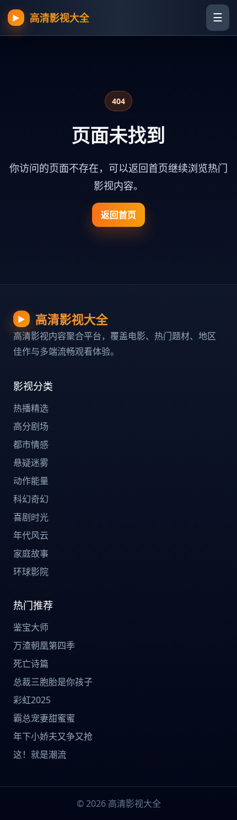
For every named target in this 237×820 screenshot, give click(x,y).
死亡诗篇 (31, 664)
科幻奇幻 (31, 499)
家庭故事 (31, 553)
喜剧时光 (31, 517)
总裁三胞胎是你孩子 (53, 682)
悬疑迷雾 (31, 463)
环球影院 (31, 572)
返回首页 (118, 215)
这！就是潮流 (39, 754)
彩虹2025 (32, 700)
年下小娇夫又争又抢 (53, 736)
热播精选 (31, 408)
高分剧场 (31, 426)
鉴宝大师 (31, 627)
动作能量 (31, 481)
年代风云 (31, 535)
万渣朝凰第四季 (44, 645)
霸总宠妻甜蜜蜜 (44, 718)
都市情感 (31, 444)
